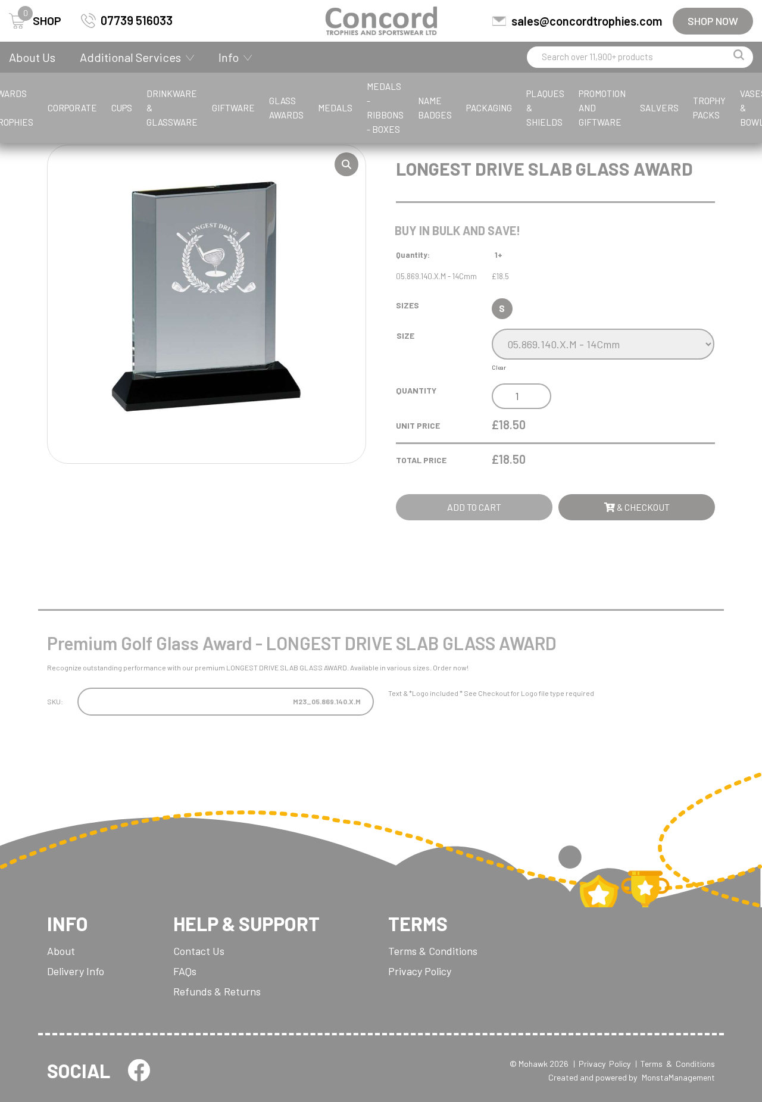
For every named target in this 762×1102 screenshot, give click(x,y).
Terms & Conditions (432, 950)
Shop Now (713, 20)
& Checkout (642, 507)
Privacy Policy (419, 971)
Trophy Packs (709, 107)
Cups (121, 107)
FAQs (184, 971)
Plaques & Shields (545, 107)
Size (405, 335)
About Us (32, 57)
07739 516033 (137, 20)
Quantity (416, 390)
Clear (499, 367)
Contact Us (198, 950)
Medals (335, 107)
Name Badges (435, 107)
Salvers (659, 107)
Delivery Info (75, 971)
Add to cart (474, 507)
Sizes (407, 305)
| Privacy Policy (601, 1064)
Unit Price (418, 425)
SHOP (42, 20)
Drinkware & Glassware (172, 107)
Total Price (421, 460)
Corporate (72, 107)
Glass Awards (286, 107)
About (61, 950)
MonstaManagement (678, 1077)
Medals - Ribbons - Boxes (385, 108)
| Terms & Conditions (675, 1064)
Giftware (233, 107)
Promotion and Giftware (602, 107)
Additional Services (130, 57)
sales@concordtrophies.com (586, 21)
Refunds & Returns (217, 991)
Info (228, 57)
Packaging (489, 107)
